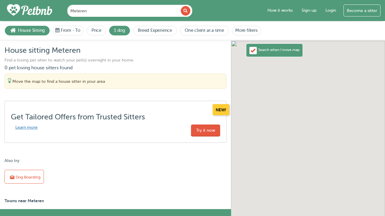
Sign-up (309, 10)
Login (330, 10)
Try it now (205, 130)
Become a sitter (362, 10)
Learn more (26, 127)
